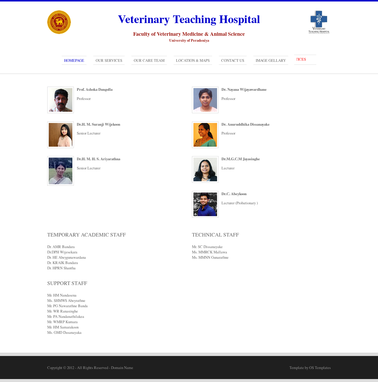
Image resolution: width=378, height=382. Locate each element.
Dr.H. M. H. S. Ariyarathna (98, 158)
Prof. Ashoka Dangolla (95, 89)
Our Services (109, 60)
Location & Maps (193, 60)
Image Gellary (271, 60)
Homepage (74, 60)
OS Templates (320, 367)
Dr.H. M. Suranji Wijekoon (98, 124)
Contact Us (232, 60)
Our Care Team (149, 60)
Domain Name (122, 367)
